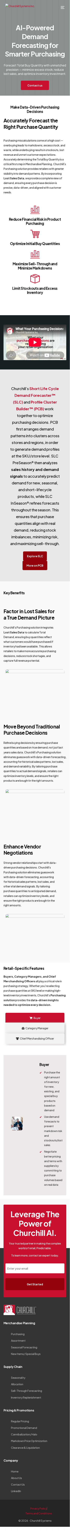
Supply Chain (13, 1367)
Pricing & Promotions (19, 1410)
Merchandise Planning (19, 1323)
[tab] (35, 1018)
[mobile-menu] (60, 7)
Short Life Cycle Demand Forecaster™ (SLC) (36, 395)
